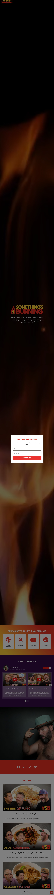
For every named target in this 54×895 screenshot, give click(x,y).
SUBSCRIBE (27, 458)
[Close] (41, 436)
